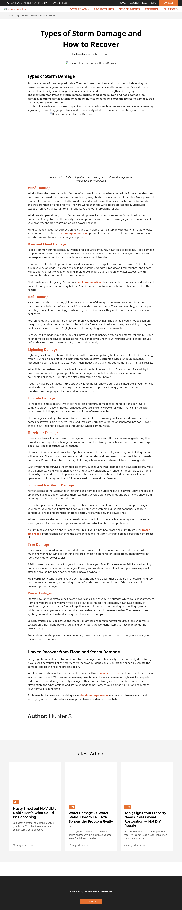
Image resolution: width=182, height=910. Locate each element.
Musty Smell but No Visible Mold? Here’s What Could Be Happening (34, 812)
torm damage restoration (72, 233)
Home (12, 16)
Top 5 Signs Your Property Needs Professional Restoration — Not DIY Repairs (145, 819)
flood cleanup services (94, 695)
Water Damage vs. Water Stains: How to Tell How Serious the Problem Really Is (91, 819)
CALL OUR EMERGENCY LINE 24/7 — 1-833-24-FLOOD (39, 3)
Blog (16, 802)
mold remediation (89, 282)
